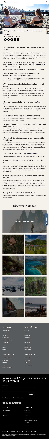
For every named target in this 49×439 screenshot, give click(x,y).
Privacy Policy (32, 227)
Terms (26, 227)
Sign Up (37, 224)
